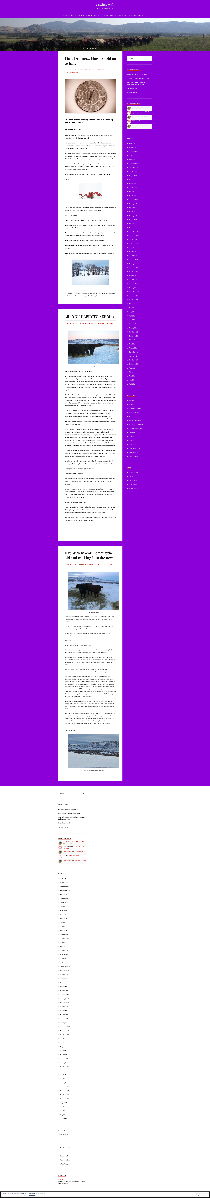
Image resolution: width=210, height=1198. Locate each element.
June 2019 (132, 228)
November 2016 (134, 296)
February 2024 (133, 164)
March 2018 (133, 256)
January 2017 (133, 288)
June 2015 (132, 344)
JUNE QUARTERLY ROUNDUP (137, 74)
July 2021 (132, 208)
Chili (130, 416)
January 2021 (133, 216)
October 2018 (133, 240)
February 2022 (133, 200)
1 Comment (110, 323)
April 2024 (132, 160)
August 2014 (133, 368)
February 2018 (133, 260)
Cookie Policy (32, 1195)
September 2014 (134, 364)
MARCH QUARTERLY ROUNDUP (138, 78)
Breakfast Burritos (135, 408)
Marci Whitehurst (88, 70)
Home (72, 15)
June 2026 (132, 144)
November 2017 (134, 268)
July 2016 (132, 304)
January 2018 (133, 264)
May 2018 (132, 248)
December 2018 (134, 232)
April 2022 (132, 196)
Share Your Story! (133, 88)
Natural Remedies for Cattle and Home (115, 15)
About (65, 15)
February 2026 (133, 152)
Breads (131, 404)
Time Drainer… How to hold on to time (90, 60)
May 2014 (132, 380)
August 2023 (133, 176)
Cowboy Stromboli (135, 420)
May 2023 (132, 180)
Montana (61, 1179)
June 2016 (132, 308)
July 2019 (132, 224)
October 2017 (133, 272)
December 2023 (134, 168)
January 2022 (133, 204)
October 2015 (133, 332)
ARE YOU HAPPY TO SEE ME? (89, 316)
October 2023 (133, 172)
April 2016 (132, 316)
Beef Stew (132, 400)
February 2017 (133, 284)
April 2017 (132, 276)
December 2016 (134, 292)
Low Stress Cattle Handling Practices (88, 15)
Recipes (131, 440)
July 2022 (132, 192)
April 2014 (132, 384)
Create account (134, 472)
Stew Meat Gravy (134, 448)
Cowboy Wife (105, 4)
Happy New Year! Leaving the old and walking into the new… (90, 555)
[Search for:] (139, 58)
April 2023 (132, 184)
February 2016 (133, 324)
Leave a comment (73, 72)
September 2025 (134, 156)
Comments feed (134, 484)
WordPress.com (134, 488)
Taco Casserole (134, 452)
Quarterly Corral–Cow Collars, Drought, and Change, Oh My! (137, 83)
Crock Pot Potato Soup (136, 424)
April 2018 (132, 252)
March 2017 (133, 280)
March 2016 (133, 320)
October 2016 (133, 300)
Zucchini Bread (133, 456)
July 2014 (132, 372)
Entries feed (133, 480)
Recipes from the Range (138, 15)
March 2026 (133, 148)
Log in (131, 476)
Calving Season (132, 92)
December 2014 (134, 352)
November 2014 (134, 356)
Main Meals (132, 432)
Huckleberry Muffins (135, 428)
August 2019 (133, 220)
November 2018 (134, 236)
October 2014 (133, 360)
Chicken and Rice (134, 412)
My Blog (101, 70)
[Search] (149, 58)
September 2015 (134, 336)
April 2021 (132, 212)
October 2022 (133, 188)
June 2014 (132, 376)
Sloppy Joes (132, 444)
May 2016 (132, 312)
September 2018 (134, 244)
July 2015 (132, 340)
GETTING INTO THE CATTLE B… (140, 107)
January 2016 (133, 328)
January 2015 (133, 348)
